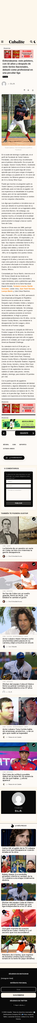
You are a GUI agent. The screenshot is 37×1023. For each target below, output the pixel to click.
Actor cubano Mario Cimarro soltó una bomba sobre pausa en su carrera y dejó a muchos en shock (18, 641)
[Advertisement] (18, 19)
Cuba (14, 444)
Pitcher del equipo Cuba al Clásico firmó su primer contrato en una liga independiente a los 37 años (18, 686)
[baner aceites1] (18, 424)
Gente (8, 546)
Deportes (22, 444)
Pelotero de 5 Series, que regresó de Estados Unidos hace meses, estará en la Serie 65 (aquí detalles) (18, 957)
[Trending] (34, 519)
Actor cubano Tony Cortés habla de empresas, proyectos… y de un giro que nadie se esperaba (18, 731)
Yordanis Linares (19, 286)
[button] (2, 42)
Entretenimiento (18, 636)
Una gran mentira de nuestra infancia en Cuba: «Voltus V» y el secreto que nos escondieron (17, 931)
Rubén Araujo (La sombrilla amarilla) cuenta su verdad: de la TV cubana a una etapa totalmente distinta (18, 877)
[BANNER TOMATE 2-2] (18, 54)
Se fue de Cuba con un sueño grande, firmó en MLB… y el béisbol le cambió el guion (16, 595)
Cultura (9, 636)
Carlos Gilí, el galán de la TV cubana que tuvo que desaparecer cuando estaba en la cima (18, 850)
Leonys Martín (7, 291)
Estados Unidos (9, 448)
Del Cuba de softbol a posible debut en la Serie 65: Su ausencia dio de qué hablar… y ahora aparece (18, 777)
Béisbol (6, 444)
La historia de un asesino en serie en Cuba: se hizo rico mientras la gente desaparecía (18, 550)
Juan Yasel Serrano (27, 289)
